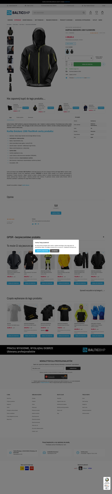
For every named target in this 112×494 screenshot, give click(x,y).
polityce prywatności (58, 247)
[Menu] (109, 478)
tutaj (75, 247)
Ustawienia (55, 251)
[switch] (106, 488)
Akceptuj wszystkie (42, 251)
